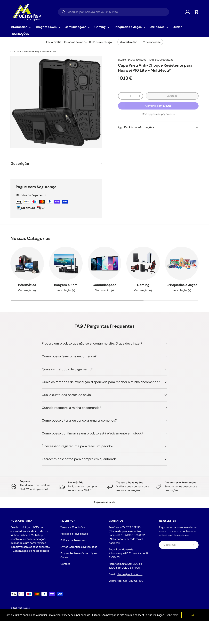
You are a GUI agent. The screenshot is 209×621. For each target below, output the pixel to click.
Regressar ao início (104, 502)
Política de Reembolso (73, 540)
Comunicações (75, 27)
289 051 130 (136, 580)
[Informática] (27, 263)
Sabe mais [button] (172, 615)
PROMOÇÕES (19, 34)
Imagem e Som (46, 27)
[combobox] (113, 12)
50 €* (91, 42)
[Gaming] (143, 263)
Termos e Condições (72, 527)
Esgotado (172, 95)
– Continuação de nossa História (29, 550)
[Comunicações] (104, 263)
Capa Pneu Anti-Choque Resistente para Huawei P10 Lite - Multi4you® (38, 51)
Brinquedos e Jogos (128, 27)
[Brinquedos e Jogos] (181, 263)
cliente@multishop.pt (129, 574)
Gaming (100, 27)
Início (12, 51)
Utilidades (157, 27)
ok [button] (193, 615)
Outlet (177, 27)
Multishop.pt (24, 608)
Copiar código (153, 41)
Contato (65, 564)
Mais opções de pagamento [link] (158, 114)
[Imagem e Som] (65, 263)
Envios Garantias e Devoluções (78, 547)
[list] (56, 102)
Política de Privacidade (74, 533)
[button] (196, 12)
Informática (18, 27)
